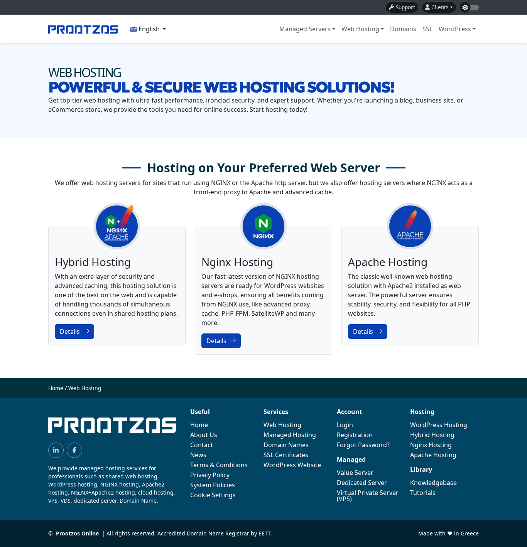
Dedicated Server (362, 483)
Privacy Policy (210, 475)
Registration (355, 435)
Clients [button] (440, 7)
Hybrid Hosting (432, 435)
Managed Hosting (290, 435)
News (198, 455)
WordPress (455, 29)
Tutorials (423, 493)
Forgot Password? (363, 445)
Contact (201, 445)
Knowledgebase (433, 483)
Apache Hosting (433, 455)
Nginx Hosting (431, 445)
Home (55, 388)
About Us (203, 435)
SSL (427, 29)
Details (70, 331)
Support (405, 7)
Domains (403, 29)
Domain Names (286, 445)
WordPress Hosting (438, 425)
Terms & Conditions (219, 465)
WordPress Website (292, 465)
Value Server (355, 473)
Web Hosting (360, 29)
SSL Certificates (286, 455)
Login (345, 425)
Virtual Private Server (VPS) (368, 496)
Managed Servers (305, 29)
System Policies (212, 485)
